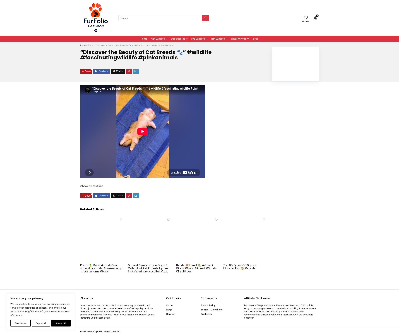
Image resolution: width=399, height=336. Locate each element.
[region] (40, 311)
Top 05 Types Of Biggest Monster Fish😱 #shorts (240, 266)
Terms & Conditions (211, 309)
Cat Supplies (158, 38)
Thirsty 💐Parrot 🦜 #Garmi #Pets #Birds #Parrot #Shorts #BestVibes (196, 268)
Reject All (41, 323)
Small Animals (238, 38)
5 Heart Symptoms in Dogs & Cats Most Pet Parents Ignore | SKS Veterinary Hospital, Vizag (148, 268)
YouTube (98, 186)
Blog (168, 309)
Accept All (60, 323)
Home (144, 38)
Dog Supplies (178, 38)
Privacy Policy (208, 305)
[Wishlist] (306, 17)
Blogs (255, 38)
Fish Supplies (218, 38)
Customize (20, 323)
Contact (170, 314)
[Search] (205, 18)
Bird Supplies (198, 38)
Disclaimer (206, 314)
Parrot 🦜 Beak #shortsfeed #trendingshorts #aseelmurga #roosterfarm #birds (101, 268)
